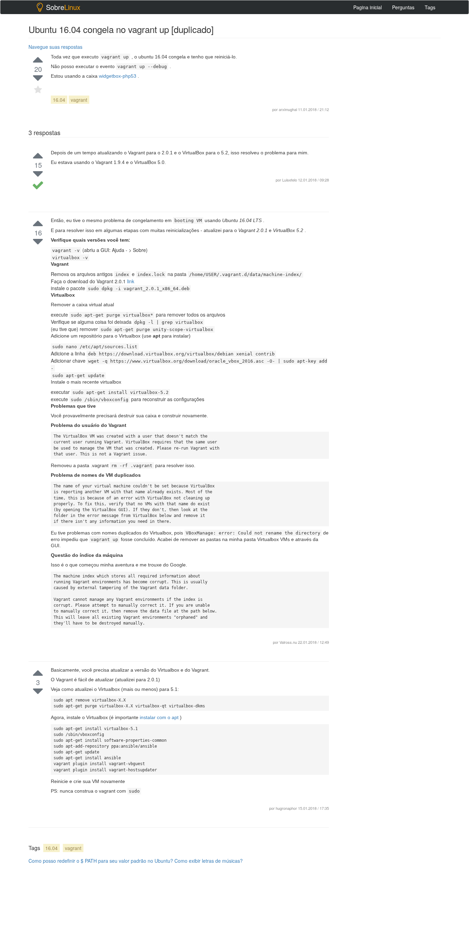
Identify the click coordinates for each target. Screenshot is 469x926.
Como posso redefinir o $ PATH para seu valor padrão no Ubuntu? (100, 860)
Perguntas (403, 7)
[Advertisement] (389, 145)
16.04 (59, 99)
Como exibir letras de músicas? (208, 860)
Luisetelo (289, 180)
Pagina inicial (367, 7)
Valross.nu (288, 642)
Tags (430, 7)
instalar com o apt (160, 717)
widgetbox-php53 (118, 76)
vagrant (79, 99)
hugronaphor (287, 808)
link (130, 281)
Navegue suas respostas (55, 46)
